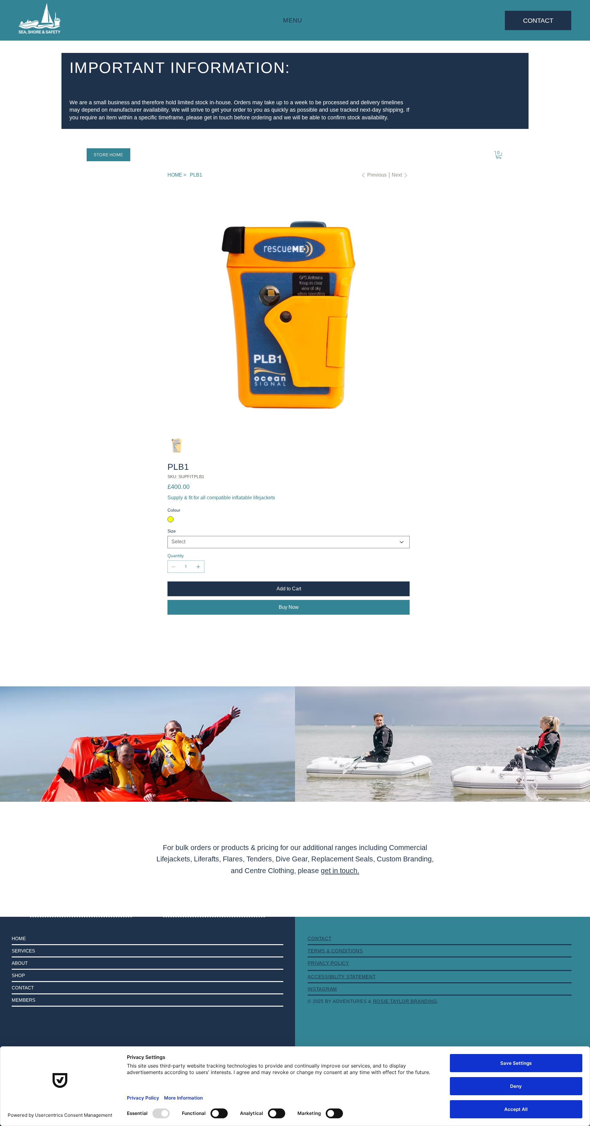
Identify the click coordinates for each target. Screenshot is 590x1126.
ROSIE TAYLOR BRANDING (405, 1001)
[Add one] (198, 567)
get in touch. (340, 871)
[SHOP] (275, 975)
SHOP (18, 975)
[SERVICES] (275, 950)
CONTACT (23, 987)
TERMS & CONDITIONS (335, 950)
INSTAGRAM (322, 989)
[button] (498, 155)
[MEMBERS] (275, 1000)
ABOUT (20, 963)
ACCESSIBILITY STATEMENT (342, 976)
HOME (19, 938)
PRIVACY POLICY (328, 963)
